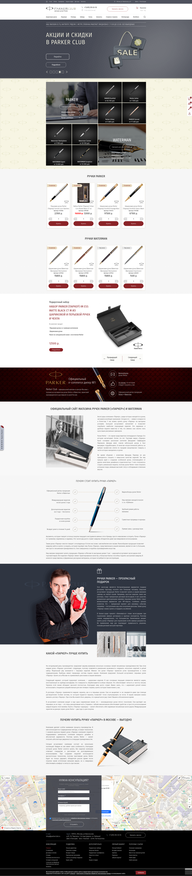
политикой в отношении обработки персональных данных (93, 873)
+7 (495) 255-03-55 (115, 847)
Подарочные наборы (95, 860)
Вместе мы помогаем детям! (137, 865)
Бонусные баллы (94, 862)
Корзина (143, 8)
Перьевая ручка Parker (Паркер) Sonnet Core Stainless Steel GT (58, 208)
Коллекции (132, 862)
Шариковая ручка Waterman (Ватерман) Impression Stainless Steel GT (133, 271)
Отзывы (48, 867)
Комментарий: (63, 815)
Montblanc (136, 17)
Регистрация (143, 1)
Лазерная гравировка (135, 860)
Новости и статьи (93, 867)
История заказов (117, 862)
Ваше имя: (61, 801)
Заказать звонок (117, 9)
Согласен (141, 873)
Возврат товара (70, 865)
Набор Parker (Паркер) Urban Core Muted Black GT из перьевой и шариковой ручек (83, 208)
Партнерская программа (73, 867)
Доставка (77, 1)
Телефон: (62, 808)
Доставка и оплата (51, 865)
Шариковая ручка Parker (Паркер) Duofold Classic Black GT (133, 208)
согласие (72, 873)
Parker (120, 407)
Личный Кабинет (117, 860)
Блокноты (99, 17)
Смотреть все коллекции (70, 107)
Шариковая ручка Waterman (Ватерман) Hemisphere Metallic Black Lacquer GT (108, 271)
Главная (48, 860)
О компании (49, 862)
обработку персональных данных (80, 830)
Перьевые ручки (67, 115)
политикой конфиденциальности (61, 832)
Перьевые (64, 17)
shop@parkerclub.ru (53, 848)
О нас (50, 1)
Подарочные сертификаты (96, 865)
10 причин (122, 395)
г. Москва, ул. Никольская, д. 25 (123, 1)
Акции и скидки (69, 1)
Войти (136, 1)
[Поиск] (144, 17)
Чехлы (90, 17)
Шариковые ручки (51, 17)
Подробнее (56, 65)
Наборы (82, 17)
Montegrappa (125, 17)
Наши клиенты (133, 867)
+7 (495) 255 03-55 (90, 7)
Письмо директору (71, 860)
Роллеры (73, 17)
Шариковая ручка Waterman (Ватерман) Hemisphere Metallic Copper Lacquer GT (83, 271)
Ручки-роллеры (67, 118)
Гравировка (61, 1)
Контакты (83, 1)
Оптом (55, 1)
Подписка (115, 867)
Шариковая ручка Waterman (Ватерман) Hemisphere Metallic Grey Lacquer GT (58, 271)
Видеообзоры (123, 385)
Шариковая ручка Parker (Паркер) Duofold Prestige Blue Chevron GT (108, 208)
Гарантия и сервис (71, 862)
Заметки (114, 865)
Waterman (128, 407)
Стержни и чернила (111, 17)
